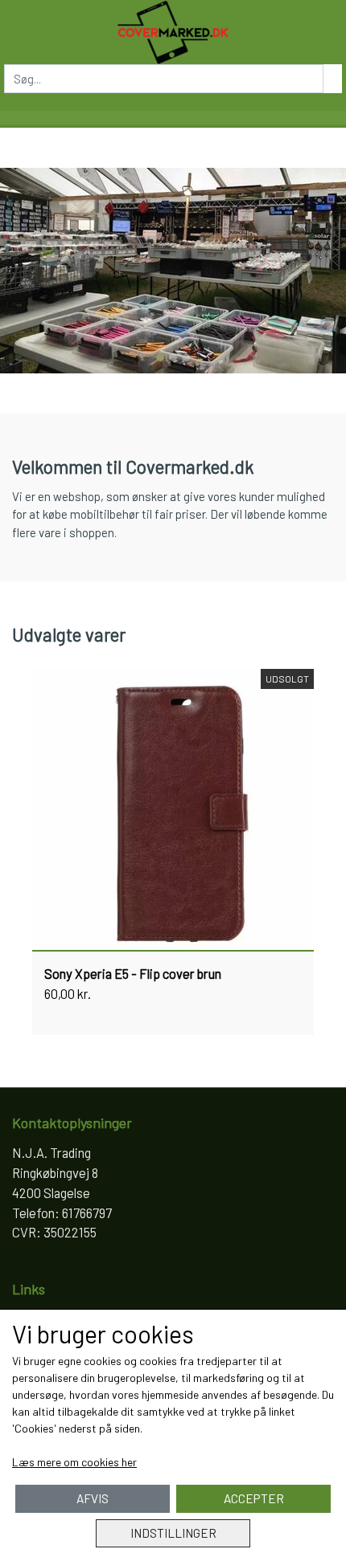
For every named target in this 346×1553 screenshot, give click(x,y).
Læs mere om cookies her (74, 1462)
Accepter (254, 1498)
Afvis (92, 1498)
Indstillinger (173, 1533)
